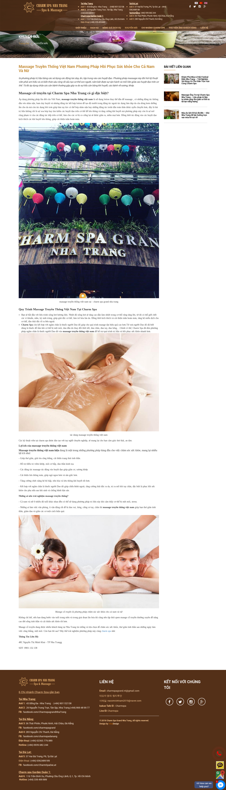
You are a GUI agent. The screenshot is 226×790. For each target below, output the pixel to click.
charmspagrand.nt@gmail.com (123, 690)
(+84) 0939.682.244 (37, 744)
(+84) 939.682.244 (148, 12)
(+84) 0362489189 (40, 760)
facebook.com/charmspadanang (40, 736)
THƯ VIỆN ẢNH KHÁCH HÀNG (183, 28)
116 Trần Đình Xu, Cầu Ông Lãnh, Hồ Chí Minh (105, 19)
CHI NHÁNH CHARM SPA (153, 28)
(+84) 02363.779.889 (41, 740)
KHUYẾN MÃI (131, 28)
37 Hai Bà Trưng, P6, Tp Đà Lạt (147, 6)
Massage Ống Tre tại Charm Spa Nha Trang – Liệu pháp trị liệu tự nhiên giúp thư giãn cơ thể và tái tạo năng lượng (195, 98)
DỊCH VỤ (94, 28)
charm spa (106, 631)
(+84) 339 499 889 (37, 779)
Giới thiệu (81, 28)
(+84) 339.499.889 (97, 22)
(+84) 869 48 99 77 (80, 707)
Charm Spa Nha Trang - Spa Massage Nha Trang (46, 7)
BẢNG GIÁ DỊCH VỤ (112, 28)
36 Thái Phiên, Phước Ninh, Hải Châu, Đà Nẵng (154, 15)
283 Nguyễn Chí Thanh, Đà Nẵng (148, 18)
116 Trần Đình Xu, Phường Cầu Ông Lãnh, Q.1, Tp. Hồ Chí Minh (58, 776)
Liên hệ (204, 28)
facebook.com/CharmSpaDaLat (39, 764)
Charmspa (120, 705)
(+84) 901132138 (117, 6)
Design (114, 724)
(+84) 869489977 (88, 12)
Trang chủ (24, 43)
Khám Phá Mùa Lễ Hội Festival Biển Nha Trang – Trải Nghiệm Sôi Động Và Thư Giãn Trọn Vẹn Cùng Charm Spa (195, 80)
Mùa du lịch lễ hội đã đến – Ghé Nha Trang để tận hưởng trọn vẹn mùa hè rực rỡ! (195, 115)
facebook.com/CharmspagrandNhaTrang (44, 711)
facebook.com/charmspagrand (39, 727)
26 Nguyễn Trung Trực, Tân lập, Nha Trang (105, 9)
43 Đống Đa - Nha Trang (97, 6)
